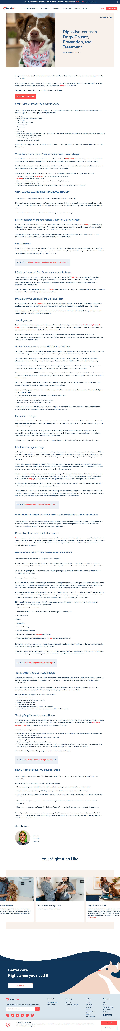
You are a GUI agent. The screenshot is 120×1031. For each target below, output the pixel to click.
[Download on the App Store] (107, 1015)
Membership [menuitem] (67, 8)
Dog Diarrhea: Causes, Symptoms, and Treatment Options (45, 262)
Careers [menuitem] (77, 8)
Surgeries (88, 1007)
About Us (68, 1002)
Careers (72, 1004)
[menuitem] (31, 8)
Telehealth (88, 1014)
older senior (39, 176)
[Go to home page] (9, 8)
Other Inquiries (51, 1004)
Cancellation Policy (108, 1007)
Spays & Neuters (90, 1012)
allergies (40, 303)
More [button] (85, 8)
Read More (36, 841)
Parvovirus (73, 277)
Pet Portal (106, 1012)
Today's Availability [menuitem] (31, 8)
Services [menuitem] (56, 8)
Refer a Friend (107, 1009)
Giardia (50, 289)
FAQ (104, 1004)
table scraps (84, 224)
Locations (88, 1002)
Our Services (89, 1004)
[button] (49, 8)
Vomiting (20, 178)
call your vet (69, 159)
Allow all (109, 1023)
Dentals (88, 1009)
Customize (108, 1028)
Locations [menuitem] (44, 8)
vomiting (62, 86)
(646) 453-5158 (54, 1002)
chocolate (34, 325)
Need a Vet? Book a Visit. (25, 96)
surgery (31, 479)
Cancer (17, 538)
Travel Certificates (91, 1016)
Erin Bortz (77, 52)
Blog (104, 1002)
